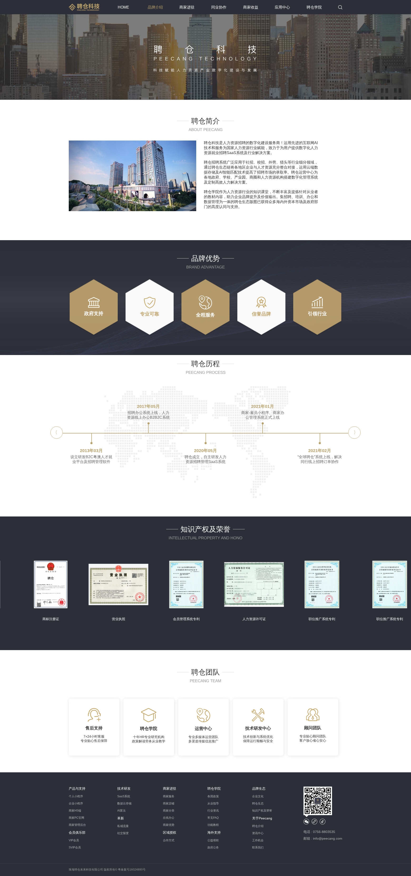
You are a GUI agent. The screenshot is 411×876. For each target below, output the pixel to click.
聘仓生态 (258, 803)
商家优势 (168, 825)
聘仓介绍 (258, 826)
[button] (354, 432)
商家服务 (168, 796)
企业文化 (258, 796)
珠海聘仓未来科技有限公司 (86, 869)
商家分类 (168, 810)
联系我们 (258, 847)
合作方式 (168, 840)
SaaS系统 (123, 796)
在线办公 (168, 817)
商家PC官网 (76, 817)
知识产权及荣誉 (262, 810)
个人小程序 (76, 796)
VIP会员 (74, 840)
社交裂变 (123, 833)
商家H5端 (75, 810)
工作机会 (258, 840)
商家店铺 (168, 803)
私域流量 (123, 826)
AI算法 (121, 810)
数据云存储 (124, 803)
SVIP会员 (75, 847)
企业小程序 (76, 803)
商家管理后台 (77, 825)
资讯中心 (258, 833)
